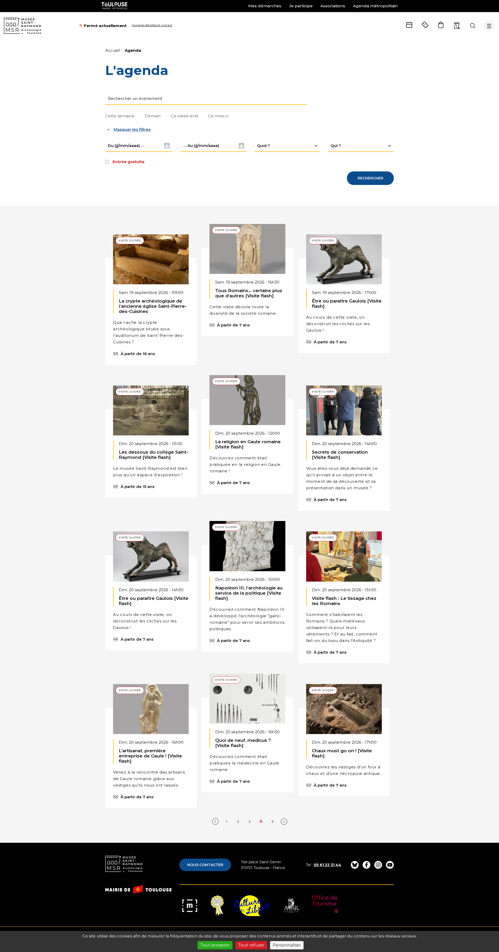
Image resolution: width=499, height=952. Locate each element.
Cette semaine (119, 115)
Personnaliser (287, 945)
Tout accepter (215, 945)
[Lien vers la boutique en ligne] (441, 25)
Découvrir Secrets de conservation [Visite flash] (344, 455)
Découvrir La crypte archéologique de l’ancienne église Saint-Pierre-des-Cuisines (150, 306)
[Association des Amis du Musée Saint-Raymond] (291, 905)
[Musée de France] (189, 905)
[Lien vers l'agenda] (409, 25)
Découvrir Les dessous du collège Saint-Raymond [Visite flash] (150, 448)
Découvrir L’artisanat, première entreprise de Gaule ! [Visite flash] (150, 753)
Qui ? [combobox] (336, 145)
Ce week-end (184, 115)
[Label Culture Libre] (252, 905)
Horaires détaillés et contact (152, 25)
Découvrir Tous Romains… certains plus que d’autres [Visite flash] (247, 286)
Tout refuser (251, 945)
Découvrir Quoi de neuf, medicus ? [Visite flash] (247, 739)
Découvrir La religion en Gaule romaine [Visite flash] (247, 441)
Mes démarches (264, 5)
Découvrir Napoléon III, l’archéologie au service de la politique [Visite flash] (247, 593)
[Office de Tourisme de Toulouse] (325, 905)
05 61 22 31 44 (327, 865)
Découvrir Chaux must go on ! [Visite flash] (344, 747)
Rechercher (370, 178)
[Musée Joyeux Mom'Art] (217, 905)
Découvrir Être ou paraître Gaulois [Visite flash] (344, 300)
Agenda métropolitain (375, 5)
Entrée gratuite (129, 162)
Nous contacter (205, 865)
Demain (153, 115)
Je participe (301, 5)
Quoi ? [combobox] (263, 145)
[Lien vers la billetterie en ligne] (425, 25)
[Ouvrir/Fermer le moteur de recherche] (472, 25)
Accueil (112, 50)
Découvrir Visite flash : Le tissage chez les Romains (344, 604)
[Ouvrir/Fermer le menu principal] (489, 26)
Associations (332, 5)
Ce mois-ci (218, 115)
